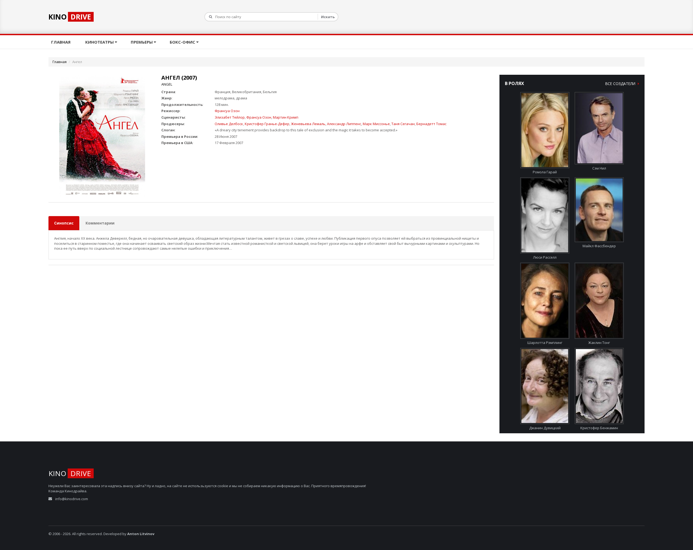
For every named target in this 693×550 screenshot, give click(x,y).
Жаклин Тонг (599, 342)
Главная (61, 42)
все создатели (620, 83)
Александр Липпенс (344, 123)
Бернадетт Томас (431, 123)
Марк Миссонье (376, 123)
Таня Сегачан (403, 123)
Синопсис (64, 223)
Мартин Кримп (285, 117)
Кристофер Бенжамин (599, 427)
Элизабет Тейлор (230, 117)
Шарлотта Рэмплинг (544, 342)
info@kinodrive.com (71, 498)
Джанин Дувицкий (545, 427)
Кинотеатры (100, 42)
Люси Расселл (545, 257)
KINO (69, 17)
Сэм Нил (599, 168)
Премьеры (142, 42)
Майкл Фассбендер (599, 245)
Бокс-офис (183, 42)
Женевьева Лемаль (308, 123)
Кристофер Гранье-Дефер (267, 123)
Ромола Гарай (545, 172)
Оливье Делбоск (229, 123)
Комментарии (100, 223)
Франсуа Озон (227, 110)
